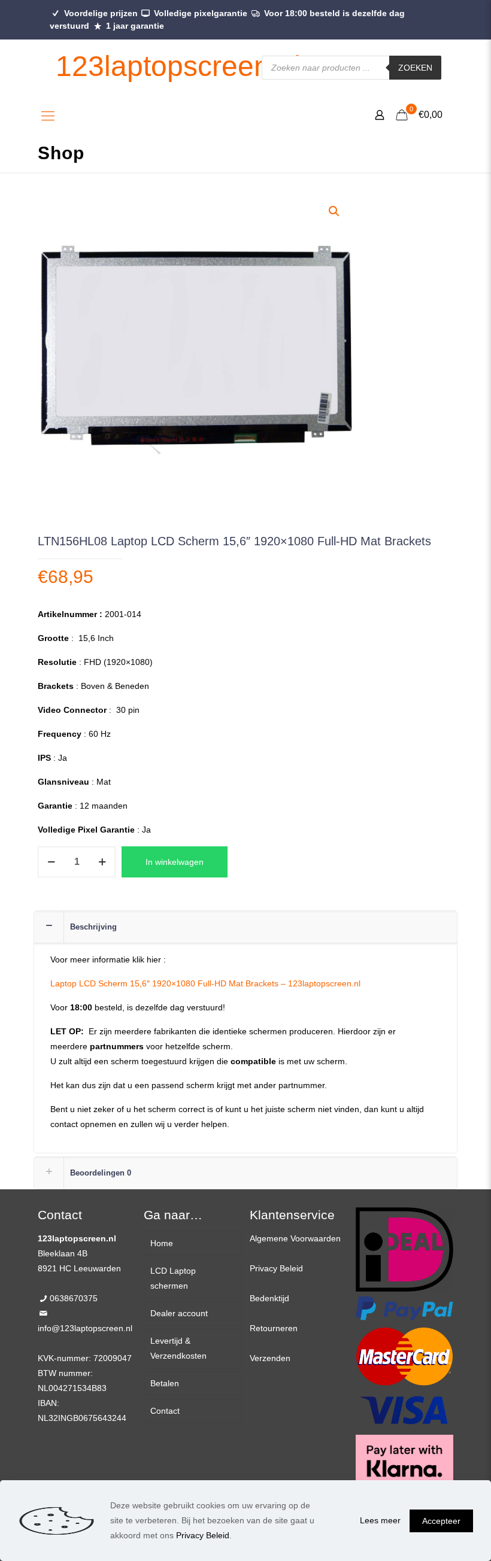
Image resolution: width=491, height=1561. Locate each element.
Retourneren (274, 1328)
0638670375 (74, 1298)
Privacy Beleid (276, 1268)
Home (161, 1243)
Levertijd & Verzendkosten (178, 1348)
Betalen (164, 1383)
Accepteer (441, 1521)
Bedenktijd (269, 1298)
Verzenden (270, 1358)
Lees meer (380, 1520)
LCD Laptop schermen (173, 1278)
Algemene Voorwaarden (295, 1238)
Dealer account (179, 1313)
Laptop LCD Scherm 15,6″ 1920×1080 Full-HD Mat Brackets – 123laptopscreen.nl (205, 983)
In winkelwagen (175, 862)
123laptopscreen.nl (178, 66)
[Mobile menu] (48, 116)
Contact (165, 1411)
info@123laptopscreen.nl (85, 1328)
